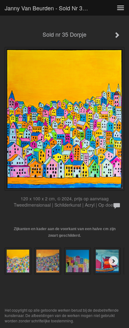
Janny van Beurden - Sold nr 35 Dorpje (49, 8)
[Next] (113, 261)
